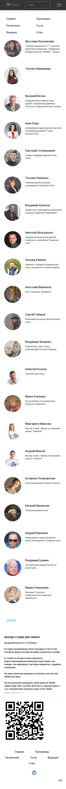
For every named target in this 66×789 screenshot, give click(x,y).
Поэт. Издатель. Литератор (38, 292)
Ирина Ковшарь (35, 396)
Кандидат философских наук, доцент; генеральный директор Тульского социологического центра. (43, 104)
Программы (43, 18)
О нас (39, 32)
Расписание (13, 25)
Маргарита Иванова (38, 423)
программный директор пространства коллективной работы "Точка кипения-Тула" (43, 131)
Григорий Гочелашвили (40, 150)
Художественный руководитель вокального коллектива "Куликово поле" (42, 240)
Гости (39, 25)
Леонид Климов (35, 260)
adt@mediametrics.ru (14, 693)
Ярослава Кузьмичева (39, 41)
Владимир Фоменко (38, 341)
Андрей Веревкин (36, 533)
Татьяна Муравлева (38, 68)
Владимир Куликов (37, 205)
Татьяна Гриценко (37, 178)
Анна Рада (32, 123)
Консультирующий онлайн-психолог (42, 483)
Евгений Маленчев (37, 505)
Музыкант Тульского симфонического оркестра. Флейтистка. (38, 595)
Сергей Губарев (35, 314)
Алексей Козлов (35, 369)
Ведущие (11, 32)
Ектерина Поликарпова (40, 478)
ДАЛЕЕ (11, 620)
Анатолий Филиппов (38, 287)
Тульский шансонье (34, 374)
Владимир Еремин (37, 560)
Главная (11, 18)
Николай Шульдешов (39, 232)
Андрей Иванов (35, 451)
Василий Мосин (35, 96)
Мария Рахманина (37, 587)
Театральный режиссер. (36, 510)
